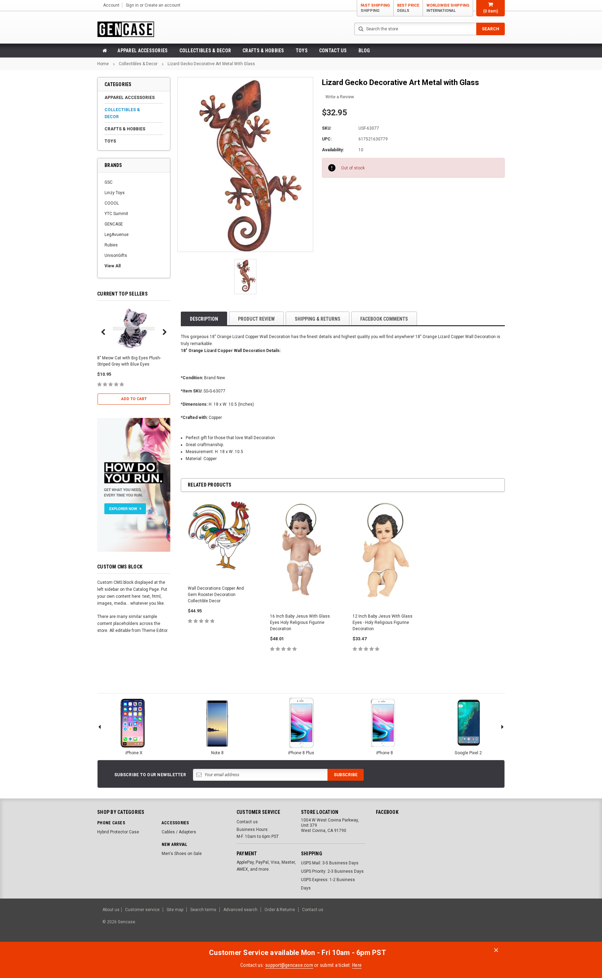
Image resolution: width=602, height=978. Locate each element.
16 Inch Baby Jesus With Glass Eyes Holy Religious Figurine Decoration (300, 622)
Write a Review (339, 96)
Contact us (333, 50)
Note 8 (217, 752)
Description (204, 319)
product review (256, 319)
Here (357, 965)
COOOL (112, 203)
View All (113, 265)
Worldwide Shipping (447, 8)
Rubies (111, 245)
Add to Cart (134, 399)
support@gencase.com (289, 965)
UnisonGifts (116, 255)
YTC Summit (116, 213)
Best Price (408, 8)
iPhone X (133, 752)
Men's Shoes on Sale (182, 853)
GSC (109, 182)
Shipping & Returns (317, 319)
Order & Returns (279, 909)
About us (110, 909)
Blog (364, 50)
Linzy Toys (115, 192)
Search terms (203, 909)
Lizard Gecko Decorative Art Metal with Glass (211, 63)
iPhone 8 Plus (301, 752)
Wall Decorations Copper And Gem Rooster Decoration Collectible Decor (216, 594)
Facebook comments (384, 319)
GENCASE (114, 224)
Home (103, 63)
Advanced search (240, 909)
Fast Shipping (375, 8)
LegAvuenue (117, 234)
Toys (302, 50)
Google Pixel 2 (468, 752)
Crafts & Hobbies (263, 50)
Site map (175, 909)
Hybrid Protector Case (118, 832)
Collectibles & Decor (205, 50)
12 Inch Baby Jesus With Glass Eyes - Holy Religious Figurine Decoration (382, 622)
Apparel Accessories (142, 50)
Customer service (142, 909)
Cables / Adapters (179, 832)
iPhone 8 (384, 752)
